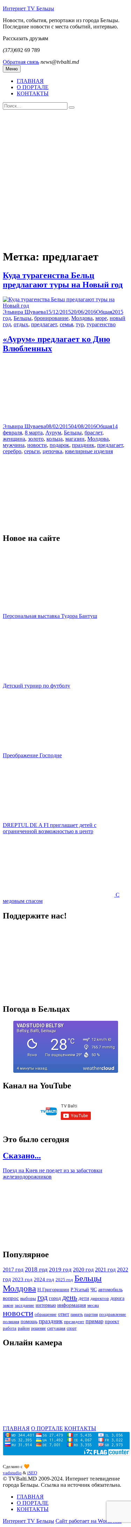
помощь (29, 1321)
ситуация (56, 1328)
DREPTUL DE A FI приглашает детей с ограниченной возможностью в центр (49, 828)
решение (38, 1328)
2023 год (22, 1279)
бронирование (51, 318)
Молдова (82, 318)
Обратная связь (21, 62)
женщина (14, 439)
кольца (54, 439)
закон (8, 1305)
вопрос (11, 1298)
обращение (46, 1314)
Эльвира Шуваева (24, 312)
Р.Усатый (80, 1289)
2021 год (105, 1269)
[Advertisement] (65, 178)
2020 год (83, 1270)
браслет (93, 432)
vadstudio (12, 1472)
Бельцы (22, 318)
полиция (11, 1321)
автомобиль (110, 1289)
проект (112, 1321)
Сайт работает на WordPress (89, 1521)
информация (71, 1305)
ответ (63, 1314)
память (77, 1314)
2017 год (13, 1269)
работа (9, 1328)
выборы (28, 1298)
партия (91, 1314)
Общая (104, 312)
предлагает (44, 324)
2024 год (44, 1279)
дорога (117, 1298)
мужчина (13, 445)
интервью (46, 1305)
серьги (32, 451)
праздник (83, 445)
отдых (21, 324)
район (24, 1328)
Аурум (53, 432)
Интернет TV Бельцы (28, 8)
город (55, 1298)
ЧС (93, 1289)
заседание (24, 1305)
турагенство (101, 324)
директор (99, 1298)
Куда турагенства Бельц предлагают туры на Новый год (63, 280)
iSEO (32, 1472)
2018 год (36, 1269)
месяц (93, 1305)
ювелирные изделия (89, 451)
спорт (72, 1328)
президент (74, 1321)
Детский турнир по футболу (36, 686)
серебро (12, 451)
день (69, 1297)
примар (94, 1321)
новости (37, 445)
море (101, 318)
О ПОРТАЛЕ (33, 87)
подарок (59, 445)
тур (80, 324)
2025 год (64, 1279)
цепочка (52, 451)
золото (36, 439)
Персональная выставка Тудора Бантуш (50, 616)
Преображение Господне (32, 755)
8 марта (34, 432)
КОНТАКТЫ (33, 93)
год (42, 1297)
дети (84, 1298)
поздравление (112, 1314)
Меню (12, 68)
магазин (75, 439)
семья (66, 324)
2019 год (60, 1269)
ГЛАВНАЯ (30, 81)
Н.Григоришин (53, 1289)
